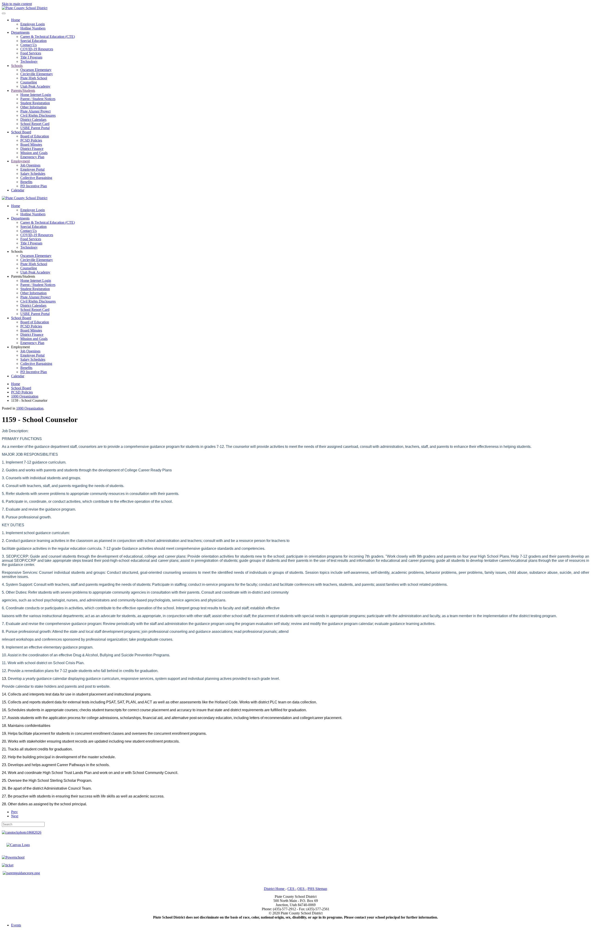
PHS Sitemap (317, 889)
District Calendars (33, 120)
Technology (29, 61)
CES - (291, 889)
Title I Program (31, 57)
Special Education (33, 41)
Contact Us (28, 45)
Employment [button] (20, 347)
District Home (274, 889)
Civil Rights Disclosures (38, 115)
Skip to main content (17, 4)
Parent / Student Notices (37, 99)
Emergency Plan (32, 157)
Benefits (26, 182)
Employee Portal (32, 169)
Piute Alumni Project (35, 111)
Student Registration (35, 103)
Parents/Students (23, 90)
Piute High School (33, 78)
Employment (20, 161)
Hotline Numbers (32, 28)
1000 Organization (29, 408)
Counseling (28, 82)
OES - (302, 889)
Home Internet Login (35, 95)
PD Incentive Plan (33, 186)
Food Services (30, 53)
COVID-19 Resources (36, 49)
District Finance (31, 149)
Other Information (33, 107)
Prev (14, 812)
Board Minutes (31, 144)
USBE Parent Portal (35, 128)
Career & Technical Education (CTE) (47, 37)
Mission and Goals (34, 153)
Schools (17, 66)
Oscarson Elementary (35, 70)
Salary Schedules (32, 173)
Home (15, 20)
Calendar (17, 190)
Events (16, 925)
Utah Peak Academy (35, 86)
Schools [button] (17, 251)
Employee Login (32, 24)
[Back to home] (24, 8)
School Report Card (34, 124)
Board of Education (34, 136)
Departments (20, 32)
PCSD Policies (31, 140)
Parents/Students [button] (23, 276)
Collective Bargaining (36, 178)
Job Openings (30, 165)
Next (14, 816)
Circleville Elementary (36, 74)
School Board (21, 132)
